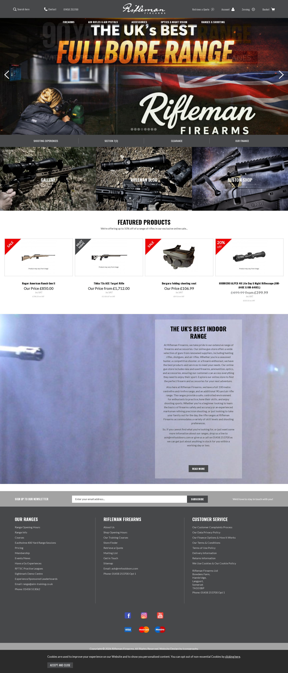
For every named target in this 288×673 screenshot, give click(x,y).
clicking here (232, 656)
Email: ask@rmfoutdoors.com (121, 568)
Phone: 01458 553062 (27, 589)
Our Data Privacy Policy (206, 532)
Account (226, 9)
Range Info (21, 532)
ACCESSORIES (139, 22)
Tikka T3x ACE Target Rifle (109, 283)
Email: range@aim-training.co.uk (34, 583)
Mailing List (111, 553)
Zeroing (246, 9)
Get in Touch (111, 558)
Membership (22, 553)
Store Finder (111, 542)
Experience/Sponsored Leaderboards (36, 578)
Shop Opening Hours (115, 532)
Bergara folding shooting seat (179, 283)
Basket (266, 9)
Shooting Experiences (46, 141)
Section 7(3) (111, 141)
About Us (109, 527)
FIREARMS (68, 22)
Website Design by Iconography (178, 648)
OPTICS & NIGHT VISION (174, 22)
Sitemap (108, 563)
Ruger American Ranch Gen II (38, 283)
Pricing (19, 547)
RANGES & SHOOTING (213, 22)
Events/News (22, 558)
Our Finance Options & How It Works (214, 537)
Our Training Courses (116, 537)
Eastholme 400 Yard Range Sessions (35, 542)
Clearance (176, 141)
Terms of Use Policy (204, 547)
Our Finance (242, 141)
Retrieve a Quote (200, 9)
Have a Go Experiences (28, 563)
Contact (52, 9)
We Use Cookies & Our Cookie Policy (214, 563)
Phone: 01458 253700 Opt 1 (120, 573)
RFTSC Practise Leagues (29, 568)
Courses (19, 537)
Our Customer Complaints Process (212, 527)
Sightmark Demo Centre (29, 573)
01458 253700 (71, 9)
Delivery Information (204, 553)
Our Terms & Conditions (206, 542)
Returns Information (204, 558)
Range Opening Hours (27, 527)
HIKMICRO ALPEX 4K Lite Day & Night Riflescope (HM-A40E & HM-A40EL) (249, 285)
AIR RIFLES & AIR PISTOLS (103, 22)
